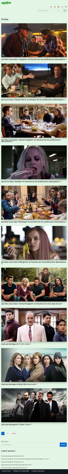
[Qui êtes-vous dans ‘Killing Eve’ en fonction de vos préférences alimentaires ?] (34, 243)
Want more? (4, 441)
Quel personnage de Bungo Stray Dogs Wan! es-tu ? (16, 465)
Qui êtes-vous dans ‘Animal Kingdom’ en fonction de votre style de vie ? (32, 304)
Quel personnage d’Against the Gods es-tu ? (14, 467)
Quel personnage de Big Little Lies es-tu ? (19, 384)
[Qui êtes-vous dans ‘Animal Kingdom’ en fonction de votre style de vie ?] (34, 284)
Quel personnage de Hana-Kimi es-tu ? (12, 456)
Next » (14, 433)
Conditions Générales (37, 471)
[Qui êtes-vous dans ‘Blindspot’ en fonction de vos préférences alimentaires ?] (34, 203)
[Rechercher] (58, 10)
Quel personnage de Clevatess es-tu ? (12, 462)
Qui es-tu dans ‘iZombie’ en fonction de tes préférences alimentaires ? (31, 182)
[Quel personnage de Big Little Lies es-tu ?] (34, 365)
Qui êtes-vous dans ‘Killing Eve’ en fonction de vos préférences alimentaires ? (33, 263)
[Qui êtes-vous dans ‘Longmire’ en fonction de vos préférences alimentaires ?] (34, 40)
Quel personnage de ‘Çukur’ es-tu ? (16, 425)
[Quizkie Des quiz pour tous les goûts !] (6, 2)
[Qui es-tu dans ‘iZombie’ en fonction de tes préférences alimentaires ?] (34, 162)
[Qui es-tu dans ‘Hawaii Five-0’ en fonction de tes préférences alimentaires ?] (34, 80)
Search (63, 444)
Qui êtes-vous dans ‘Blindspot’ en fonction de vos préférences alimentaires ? (34, 222)
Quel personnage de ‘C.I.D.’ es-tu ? (16, 344)
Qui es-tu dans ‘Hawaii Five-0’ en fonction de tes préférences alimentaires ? (33, 100)
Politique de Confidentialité (21, 471)
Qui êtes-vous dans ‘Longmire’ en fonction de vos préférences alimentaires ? (34, 59)
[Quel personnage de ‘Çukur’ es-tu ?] (34, 405)
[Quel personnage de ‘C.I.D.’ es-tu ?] (34, 325)
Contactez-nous (6, 471)
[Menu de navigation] (65, 10)
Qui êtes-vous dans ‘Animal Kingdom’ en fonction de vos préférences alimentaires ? (30, 140)
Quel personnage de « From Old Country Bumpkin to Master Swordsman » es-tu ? (25, 459)
